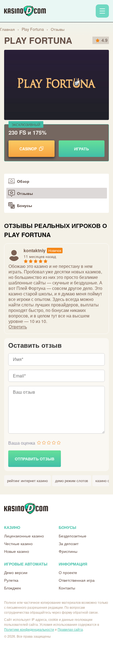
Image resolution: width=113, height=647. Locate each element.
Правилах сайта (70, 629)
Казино (12, 527)
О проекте (68, 572)
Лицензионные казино (24, 536)
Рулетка (11, 580)
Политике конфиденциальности (29, 629)
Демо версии (15, 572)
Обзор (23, 181)
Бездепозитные (72, 536)
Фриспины (68, 551)
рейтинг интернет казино (27, 480)
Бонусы (24, 205)
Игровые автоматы (25, 564)
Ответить (18, 327)
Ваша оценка (21, 443)
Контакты (67, 588)
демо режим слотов (71, 480)
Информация (73, 564)
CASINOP (28, 148)
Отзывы (25, 193)
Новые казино (16, 551)
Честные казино (18, 543)
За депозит (68, 543)
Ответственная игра (77, 580)
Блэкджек (12, 588)
